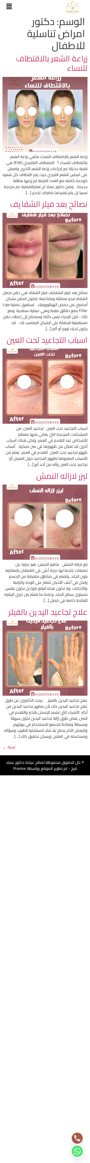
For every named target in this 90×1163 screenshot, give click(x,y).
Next (9, 747)
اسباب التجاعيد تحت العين (47, 339)
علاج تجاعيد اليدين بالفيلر (48, 611)
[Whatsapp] (77, 1151)
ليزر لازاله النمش (62, 475)
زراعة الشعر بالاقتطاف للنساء (52, 63)
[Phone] (77, 1138)
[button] (9, 6)
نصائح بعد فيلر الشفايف (49, 203)
